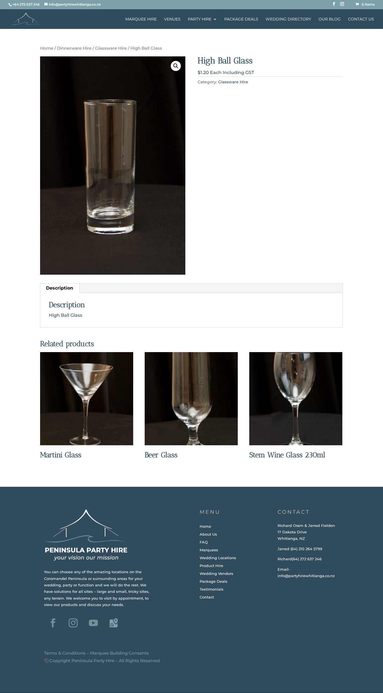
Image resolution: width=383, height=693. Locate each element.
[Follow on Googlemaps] (114, 623)
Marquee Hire (141, 19)
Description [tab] (59, 288)
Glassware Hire (111, 48)
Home (46, 48)
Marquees (209, 550)
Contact (207, 597)
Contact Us (361, 19)
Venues (172, 19)
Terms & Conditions (65, 653)
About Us (208, 534)
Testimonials (211, 589)
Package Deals (241, 19)
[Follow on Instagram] (73, 623)
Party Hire (199, 19)
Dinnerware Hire (74, 48)
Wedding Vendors (216, 573)
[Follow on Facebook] (53, 623)
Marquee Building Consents (119, 653)
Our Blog (330, 19)
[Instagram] (342, 5)
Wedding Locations (218, 558)
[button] (176, 66)
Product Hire (211, 565)
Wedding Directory (288, 19)
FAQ (204, 542)
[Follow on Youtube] (93, 623)
